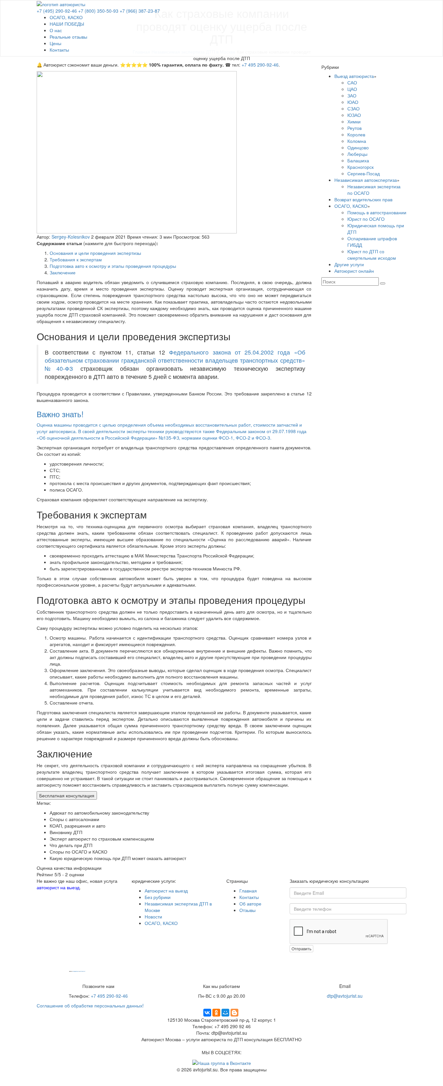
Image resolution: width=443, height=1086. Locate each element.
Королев (356, 134)
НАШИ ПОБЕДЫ (67, 23)
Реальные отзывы (68, 36)
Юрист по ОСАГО (366, 219)
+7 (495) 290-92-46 (57, 10)
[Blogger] (234, 1013)
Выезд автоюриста (354, 76)
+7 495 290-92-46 (260, 64)
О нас (56, 30)
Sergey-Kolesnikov (71, 236)
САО (352, 82)
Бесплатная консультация (66, 795)
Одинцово (358, 147)
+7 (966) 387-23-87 (140, 10)
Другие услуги (349, 264)
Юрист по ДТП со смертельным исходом (371, 254)
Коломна (356, 141)
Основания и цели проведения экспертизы (95, 253)
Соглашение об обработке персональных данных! (90, 1005)
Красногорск (360, 167)
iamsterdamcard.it (82, 971)
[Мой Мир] (225, 1013)
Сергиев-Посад (363, 173)
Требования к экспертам (76, 259)
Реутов (354, 128)
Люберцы (357, 154)
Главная (248, 890)
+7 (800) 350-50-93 (98, 10)
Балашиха (358, 160)
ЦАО (352, 89)
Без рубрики (158, 897)
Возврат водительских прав (363, 199)
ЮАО (352, 102)
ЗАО (351, 95)
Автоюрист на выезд (166, 890)
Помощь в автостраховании (376, 212)
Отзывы (247, 910)
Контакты (59, 49)
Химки (354, 121)
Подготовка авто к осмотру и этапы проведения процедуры (113, 266)
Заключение (63, 272)
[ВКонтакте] (207, 1013)
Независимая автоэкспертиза (365, 180)
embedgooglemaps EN (76, 971)
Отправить (301, 948)
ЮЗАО (354, 115)
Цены (55, 43)
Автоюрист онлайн (354, 271)
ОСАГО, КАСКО (66, 17)
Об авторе (250, 903)
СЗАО (353, 108)
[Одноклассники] (216, 1013)
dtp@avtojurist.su (345, 995)
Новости (153, 916)
